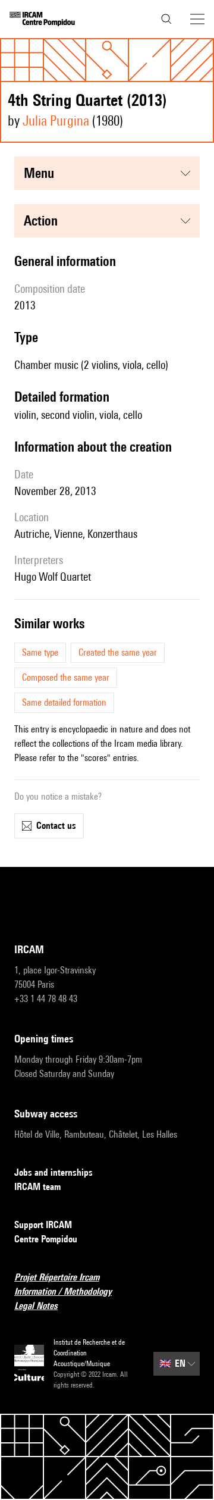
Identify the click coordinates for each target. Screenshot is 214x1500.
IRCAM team (37, 1186)
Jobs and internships (53, 1172)
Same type (40, 652)
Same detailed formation (64, 702)
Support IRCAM (43, 1224)
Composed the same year (65, 677)
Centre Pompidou (45, 1239)
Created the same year (117, 652)
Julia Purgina (56, 120)
